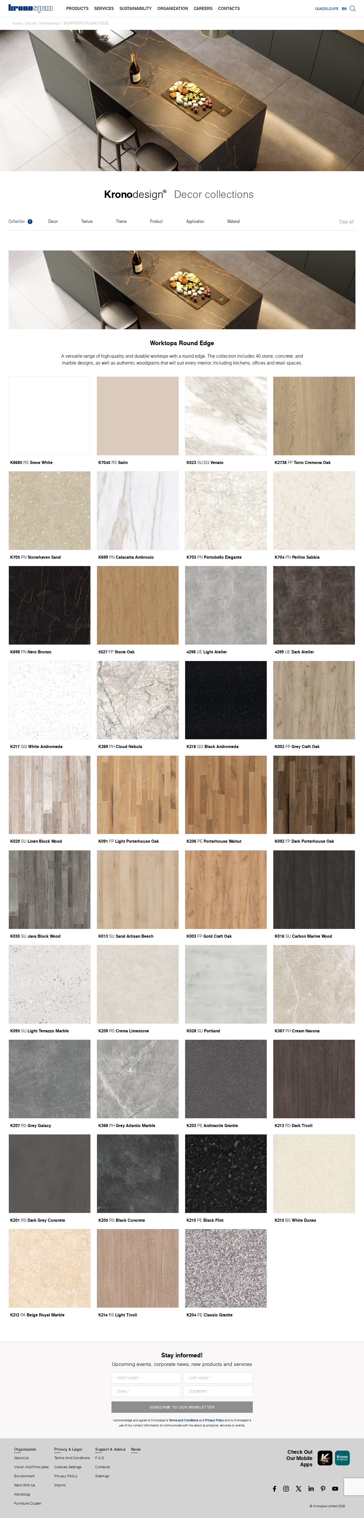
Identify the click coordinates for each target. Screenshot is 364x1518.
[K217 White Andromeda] (50, 700)
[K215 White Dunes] (314, 1173)
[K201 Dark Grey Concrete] (50, 1173)
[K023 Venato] (226, 415)
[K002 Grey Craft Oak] (314, 700)
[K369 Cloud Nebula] (138, 700)
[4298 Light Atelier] (226, 605)
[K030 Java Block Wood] (50, 889)
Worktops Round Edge (86, 23)
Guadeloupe (327, 9)
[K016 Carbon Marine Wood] (314, 889)
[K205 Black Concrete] (138, 1173)
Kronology (22, 1494)
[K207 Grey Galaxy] (50, 1079)
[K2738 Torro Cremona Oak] (314, 415)
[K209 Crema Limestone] (138, 984)
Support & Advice (110, 1449)
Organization (25, 1449)
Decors (31, 23)
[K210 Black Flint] (226, 1173)
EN (344, 9)
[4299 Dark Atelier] (314, 605)
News (136, 1449)
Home (17, 23)
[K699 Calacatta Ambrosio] (138, 510)
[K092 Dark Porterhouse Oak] (314, 794)
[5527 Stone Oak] (138, 605)
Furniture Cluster (27, 1503)
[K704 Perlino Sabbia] (314, 510)
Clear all (346, 222)
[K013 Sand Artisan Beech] (138, 889)
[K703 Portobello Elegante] (226, 510)
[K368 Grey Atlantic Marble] (138, 1079)
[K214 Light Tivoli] (138, 1268)
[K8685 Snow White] (50, 415)
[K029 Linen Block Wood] (50, 794)
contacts (229, 8)
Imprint (60, 1485)
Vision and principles (31, 1467)
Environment (24, 1476)
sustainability (135, 8)
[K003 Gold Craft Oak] (226, 889)
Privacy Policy (65, 1476)
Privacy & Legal (68, 1449)
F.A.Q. (100, 1458)
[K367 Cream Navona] (314, 984)
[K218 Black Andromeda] (226, 700)
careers (203, 8)
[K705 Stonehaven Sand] (50, 510)
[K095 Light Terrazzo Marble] (50, 984)
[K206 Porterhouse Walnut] (226, 794)
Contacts (102, 1467)
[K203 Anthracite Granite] (226, 1079)
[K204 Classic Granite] (226, 1268)
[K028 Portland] (226, 984)
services (104, 8)
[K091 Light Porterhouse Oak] (138, 794)
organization (172, 8)
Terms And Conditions (72, 1458)
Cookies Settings (68, 1467)
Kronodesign (50, 23)
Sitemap (102, 1476)
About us (21, 1458)
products (77, 8)
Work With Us (24, 1485)
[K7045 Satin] (138, 415)
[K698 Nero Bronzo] (50, 605)
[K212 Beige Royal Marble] (50, 1268)
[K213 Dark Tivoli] (314, 1079)
